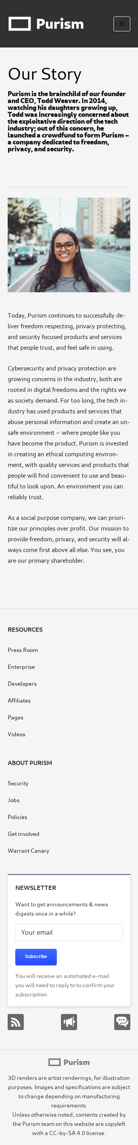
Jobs (14, 800)
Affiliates (19, 700)
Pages (15, 717)
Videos (16, 734)
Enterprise (21, 666)
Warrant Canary (28, 850)
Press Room (23, 649)
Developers (22, 683)
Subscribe (36, 956)
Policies (17, 816)
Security (18, 783)
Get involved (23, 833)
